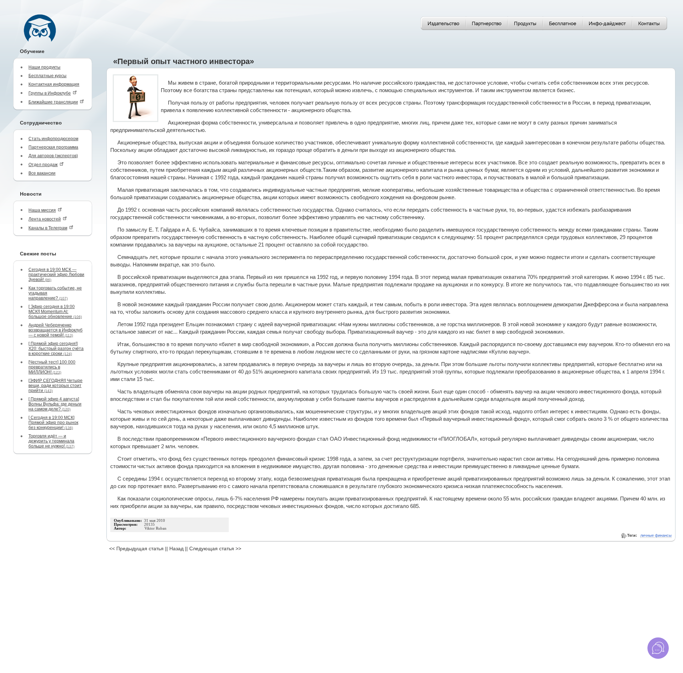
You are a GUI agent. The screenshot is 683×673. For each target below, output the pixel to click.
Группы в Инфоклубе (49, 93)
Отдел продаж (43, 164)
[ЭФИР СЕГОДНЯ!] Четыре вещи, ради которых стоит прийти (55, 385)
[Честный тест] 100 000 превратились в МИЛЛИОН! (51, 367)
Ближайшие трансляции (53, 102)
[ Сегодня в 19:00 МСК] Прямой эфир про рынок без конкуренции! (53, 422)
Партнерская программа (53, 147)
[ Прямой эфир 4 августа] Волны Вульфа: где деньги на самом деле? (54, 404)
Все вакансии (41, 173)
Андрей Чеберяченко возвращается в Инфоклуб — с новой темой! (55, 330)
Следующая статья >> (215, 548)
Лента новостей (44, 219)
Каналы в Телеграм (47, 228)
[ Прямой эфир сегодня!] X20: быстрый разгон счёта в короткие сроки (56, 348)
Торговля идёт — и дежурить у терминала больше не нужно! (51, 441)
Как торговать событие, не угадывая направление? (55, 293)
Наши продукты (44, 67)
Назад (176, 548)
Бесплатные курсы (47, 75)
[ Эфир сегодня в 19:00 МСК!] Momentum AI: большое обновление (55, 311)
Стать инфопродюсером (53, 138)
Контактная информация (53, 84)
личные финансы (656, 535)
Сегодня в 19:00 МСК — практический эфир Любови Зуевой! (56, 274)
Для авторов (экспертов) (53, 155)
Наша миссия (42, 210)
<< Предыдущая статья (136, 548)
